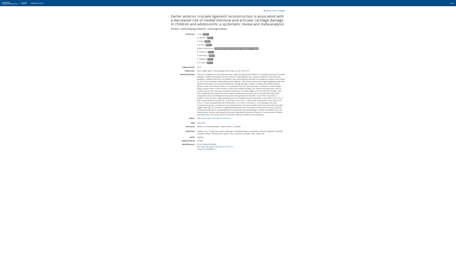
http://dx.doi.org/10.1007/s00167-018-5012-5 (214, 118)
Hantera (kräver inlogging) (275, 10)
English (452, 3)
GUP (24, 3)
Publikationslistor (37, 3)
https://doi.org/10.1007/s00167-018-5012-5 (217, 147)
